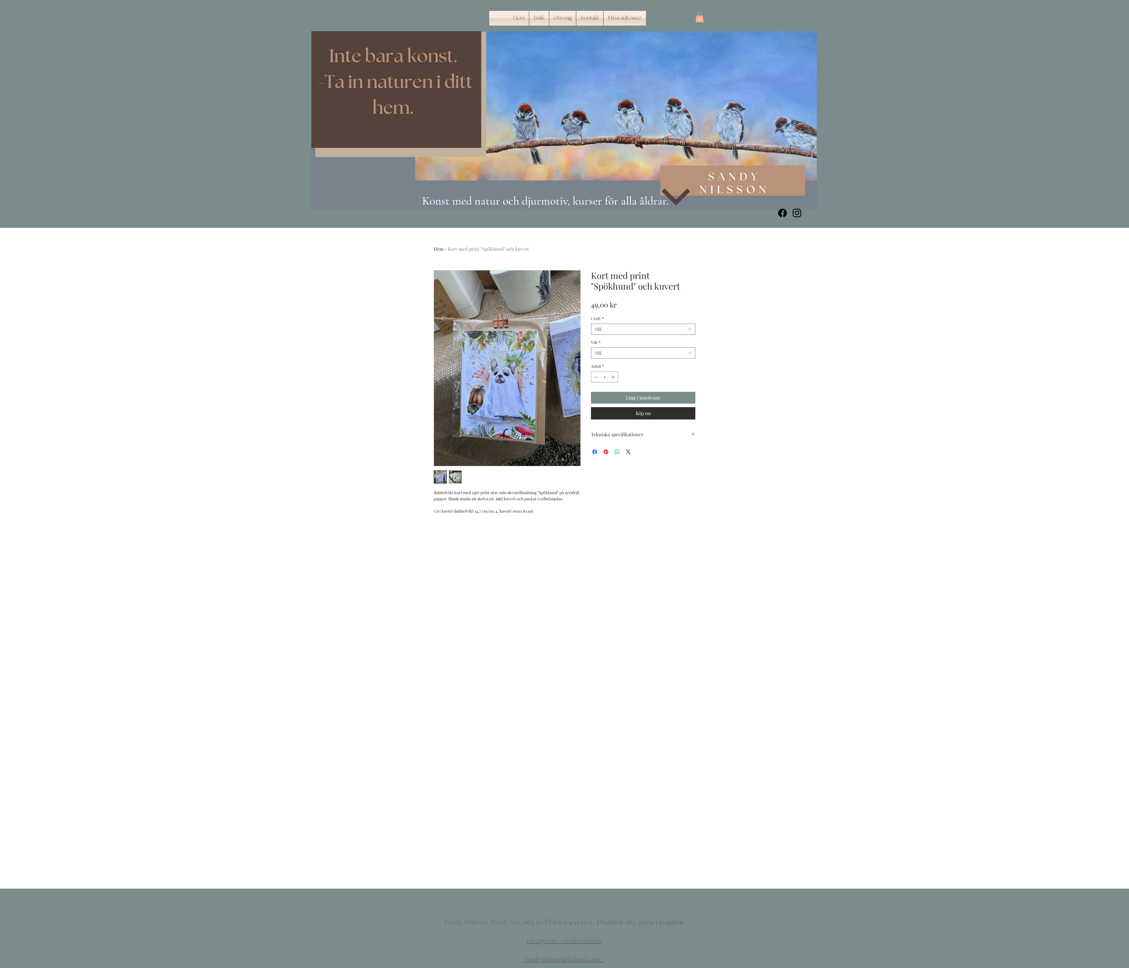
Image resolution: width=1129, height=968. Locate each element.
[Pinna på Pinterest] (605, 451)
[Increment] (613, 377)
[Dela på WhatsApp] (617, 451)
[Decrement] (595, 377)
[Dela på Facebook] (594, 451)
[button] (699, 17)
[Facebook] (782, 213)
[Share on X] (628, 451)
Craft (597, 318)
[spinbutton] (604, 377)
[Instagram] (797, 213)
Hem (439, 249)
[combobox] (643, 329)
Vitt (596, 342)
